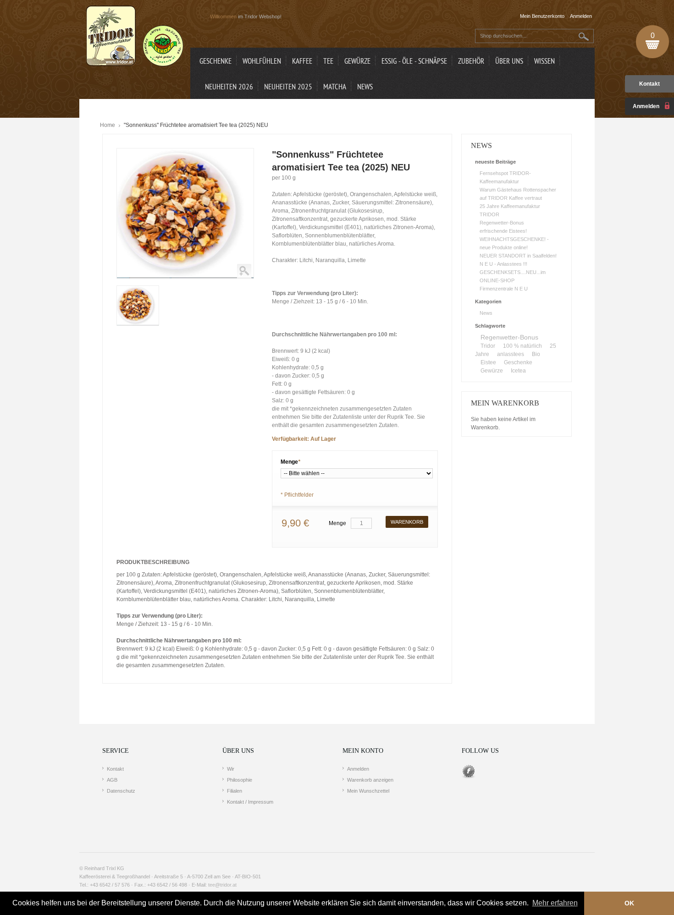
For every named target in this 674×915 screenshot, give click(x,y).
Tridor (488, 346)
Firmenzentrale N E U (504, 288)
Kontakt (649, 84)
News (486, 313)
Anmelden (358, 769)
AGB (112, 780)
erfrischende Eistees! (503, 231)
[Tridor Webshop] (134, 36)
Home (107, 125)
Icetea (518, 370)
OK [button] (629, 903)
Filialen (234, 791)
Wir (230, 769)
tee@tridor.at (222, 885)
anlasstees (510, 354)
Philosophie (239, 780)
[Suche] (584, 36)
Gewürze (492, 370)
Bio (536, 354)
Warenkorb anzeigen (370, 780)
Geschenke (518, 362)
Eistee (488, 362)
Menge (290, 462)
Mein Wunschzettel (368, 791)
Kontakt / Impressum (250, 802)
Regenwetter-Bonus (502, 222)
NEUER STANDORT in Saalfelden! (518, 255)
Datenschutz (121, 791)
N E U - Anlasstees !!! (503, 264)
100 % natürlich (522, 346)
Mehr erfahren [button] (555, 903)
